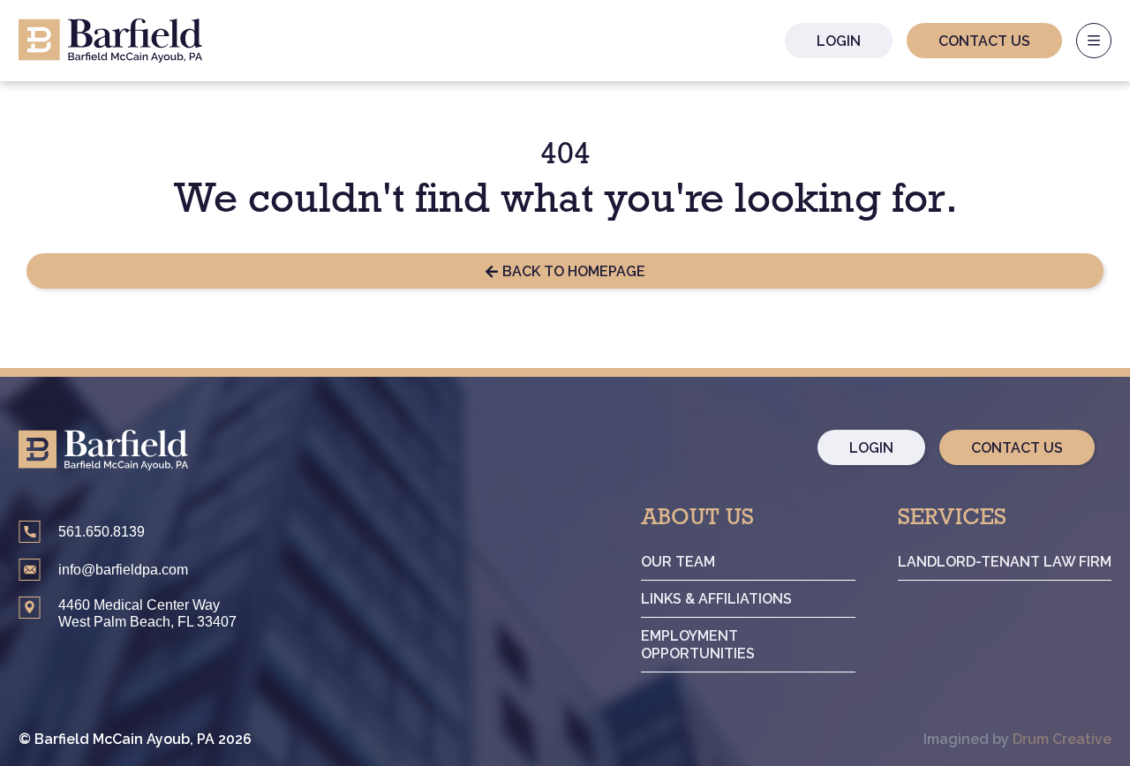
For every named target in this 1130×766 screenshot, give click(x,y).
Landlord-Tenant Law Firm (1004, 561)
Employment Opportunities (698, 644)
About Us (697, 520)
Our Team (678, 561)
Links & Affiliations (716, 598)
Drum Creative (1062, 739)
